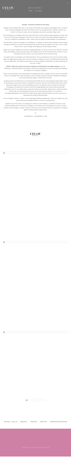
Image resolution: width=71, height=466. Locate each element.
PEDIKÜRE (34, 421)
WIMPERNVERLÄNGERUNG (58, 421)
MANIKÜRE (23, 421)
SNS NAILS (7, 421)
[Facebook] (33, 444)
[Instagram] (38, 444)
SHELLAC (14, 421)
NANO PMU (43, 421)
